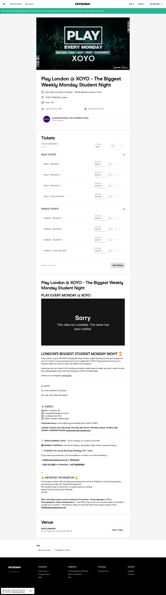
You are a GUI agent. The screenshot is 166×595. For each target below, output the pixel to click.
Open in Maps (117, 530)
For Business (155, 4)
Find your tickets (44, 574)
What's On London (44, 550)
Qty (112, 145)
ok (30, 591)
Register (141, 4)
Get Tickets (118, 265)
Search (31, 4)
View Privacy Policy (19, 592)
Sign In (131, 4)
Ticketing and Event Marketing (78, 571)
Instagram (131, 571)
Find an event (42, 571)
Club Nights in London (62, 550)
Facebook (131, 574)
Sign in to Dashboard (75, 574)
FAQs (40, 577)
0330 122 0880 (49, 464)
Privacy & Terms (103, 571)
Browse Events (16, 4)
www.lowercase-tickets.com (78, 430)
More (43, 147)
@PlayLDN (66, 375)
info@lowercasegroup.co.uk (54, 460)
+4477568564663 (77, 464)
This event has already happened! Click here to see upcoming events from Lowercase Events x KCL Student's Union (52, 11)
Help (69, 577)
